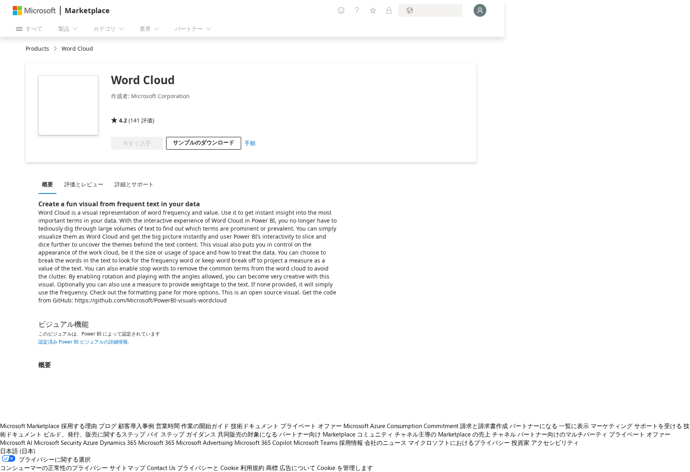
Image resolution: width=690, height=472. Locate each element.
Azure (90, 442)
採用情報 (351, 442)
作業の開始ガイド (205, 426)
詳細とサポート (134, 184)
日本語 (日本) (18, 451)
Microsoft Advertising (204, 442)
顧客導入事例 (136, 426)
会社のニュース (385, 442)
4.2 (123, 120)
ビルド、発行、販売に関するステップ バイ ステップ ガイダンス (130, 434)
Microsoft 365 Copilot (263, 442)
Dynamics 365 (118, 442)
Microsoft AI (16, 442)
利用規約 (252, 468)
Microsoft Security (57, 442)
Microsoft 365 (156, 442)
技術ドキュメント (255, 426)
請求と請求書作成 (484, 426)
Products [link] (37, 48)
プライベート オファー (311, 426)
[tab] (49, 184)
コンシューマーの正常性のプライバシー (54, 468)
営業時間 (168, 426)
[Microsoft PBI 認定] (134, 109)
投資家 (520, 442)
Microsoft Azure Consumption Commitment (400, 426)
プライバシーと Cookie (208, 468)
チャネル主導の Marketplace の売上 (442, 434)
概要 (47, 184)
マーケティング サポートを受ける (636, 426)
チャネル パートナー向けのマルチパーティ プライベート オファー (581, 434)
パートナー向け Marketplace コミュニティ (336, 434)
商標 (272, 468)
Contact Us (161, 468)
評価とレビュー (83, 184)
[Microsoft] (34, 10)
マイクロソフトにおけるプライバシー (459, 442)
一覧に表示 (574, 426)
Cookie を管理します (345, 468)
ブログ (108, 426)
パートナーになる (533, 426)
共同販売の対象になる (248, 434)
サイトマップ (127, 468)
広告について (297, 468)
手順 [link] (250, 143)
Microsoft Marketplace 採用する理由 (48, 426)
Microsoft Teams (315, 442)
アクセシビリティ (555, 442)
